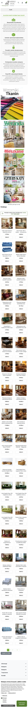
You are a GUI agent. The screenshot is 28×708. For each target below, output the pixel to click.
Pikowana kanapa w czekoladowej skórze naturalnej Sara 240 (7, 399)
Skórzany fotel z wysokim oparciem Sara (7, 280)
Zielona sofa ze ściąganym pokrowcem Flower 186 (21, 638)
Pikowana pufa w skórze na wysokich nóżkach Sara (7, 352)
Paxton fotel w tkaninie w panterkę (21, 518)
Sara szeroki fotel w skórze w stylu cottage (21, 351)
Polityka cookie (4, 693)
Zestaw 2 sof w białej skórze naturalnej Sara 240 (7, 423)
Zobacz (7, 237)
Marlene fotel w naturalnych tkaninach (7, 589)
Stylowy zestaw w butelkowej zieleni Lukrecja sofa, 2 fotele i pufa (7, 567)
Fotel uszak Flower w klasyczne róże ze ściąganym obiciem (7, 232)
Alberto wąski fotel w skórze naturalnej (21, 255)
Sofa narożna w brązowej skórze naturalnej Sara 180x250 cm (21, 424)
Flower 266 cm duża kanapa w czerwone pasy (7, 614)
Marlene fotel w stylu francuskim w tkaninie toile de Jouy (21, 566)
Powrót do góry (6, 653)
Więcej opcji (5, 695)
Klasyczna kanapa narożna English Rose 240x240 (7, 471)
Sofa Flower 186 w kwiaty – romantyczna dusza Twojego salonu (21, 232)
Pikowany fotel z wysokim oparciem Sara (21, 280)
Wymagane (5, 698)
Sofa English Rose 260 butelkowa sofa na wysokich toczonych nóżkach (21, 495)
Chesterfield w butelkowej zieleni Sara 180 (7, 328)
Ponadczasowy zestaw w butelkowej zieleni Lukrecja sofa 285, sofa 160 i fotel (21, 543)
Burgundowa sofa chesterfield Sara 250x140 (7, 304)
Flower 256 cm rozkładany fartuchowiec (21, 590)
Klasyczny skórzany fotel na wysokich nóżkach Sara (7, 375)
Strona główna (5, 5)
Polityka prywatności (12, 693)
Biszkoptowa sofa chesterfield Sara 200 (21, 327)
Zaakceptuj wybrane (8, 705)
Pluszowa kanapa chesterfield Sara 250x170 (21, 304)
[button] (18, 2)
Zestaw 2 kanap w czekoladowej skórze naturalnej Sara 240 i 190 (21, 400)
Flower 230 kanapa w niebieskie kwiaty (7, 637)
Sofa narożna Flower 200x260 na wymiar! (21, 613)
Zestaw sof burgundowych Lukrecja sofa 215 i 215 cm (7, 543)
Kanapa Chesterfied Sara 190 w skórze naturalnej (21, 375)
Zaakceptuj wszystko (21, 703)
